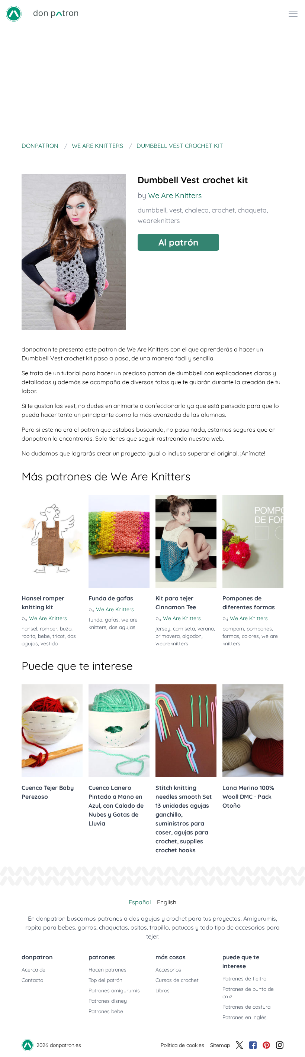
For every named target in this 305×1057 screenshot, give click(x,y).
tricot (58, 636)
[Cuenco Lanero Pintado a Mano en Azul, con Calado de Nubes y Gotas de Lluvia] (119, 730)
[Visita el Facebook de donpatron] (253, 1045)
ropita (28, 636)
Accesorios (168, 969)
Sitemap (220, 1045)
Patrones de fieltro (244, 978)
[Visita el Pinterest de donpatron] (266, 1045)
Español (140, 902)
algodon (192, 636)
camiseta (184, 628)
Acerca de (33, 969)
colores (250, 636)
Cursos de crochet (177, 980)
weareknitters (159, 220)
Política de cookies (182, 1045)
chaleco (197, 210)
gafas (112, 619)
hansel (29, 628)
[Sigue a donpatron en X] (239, 1045)
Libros (162, 990)
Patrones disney (108, 1001)
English (166, 902)
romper (48, 628)
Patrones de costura (246, 1006)
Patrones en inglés (244, 1017)
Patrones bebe (106, 1011)
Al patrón (178, 242)
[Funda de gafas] (119, 541)
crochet (223, 210)
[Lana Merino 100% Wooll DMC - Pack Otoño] (252, 730)
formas (230, 636)
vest (175, 210)
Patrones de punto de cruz (248, 993)
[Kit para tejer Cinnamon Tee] (185, 541)
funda (95, 619)
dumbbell (152, 210)
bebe (44, 636)
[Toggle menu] (293, 14)
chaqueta (252, 210)
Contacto (32, 980)
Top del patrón (105, 980)
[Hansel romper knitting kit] (52, 541)
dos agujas (122, 627)
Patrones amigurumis (114, 990)
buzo (65, 628)
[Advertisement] (152, 83)
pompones (259, 628)
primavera (167, 636)
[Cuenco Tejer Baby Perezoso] (52, 730)
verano (206, 628)
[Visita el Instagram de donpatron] (279, 1045)
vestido (49, 643)
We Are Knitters (175, 195)
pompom (233, 628)
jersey (162, 628)
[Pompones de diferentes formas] (252, 541)
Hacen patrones (107, 969)
